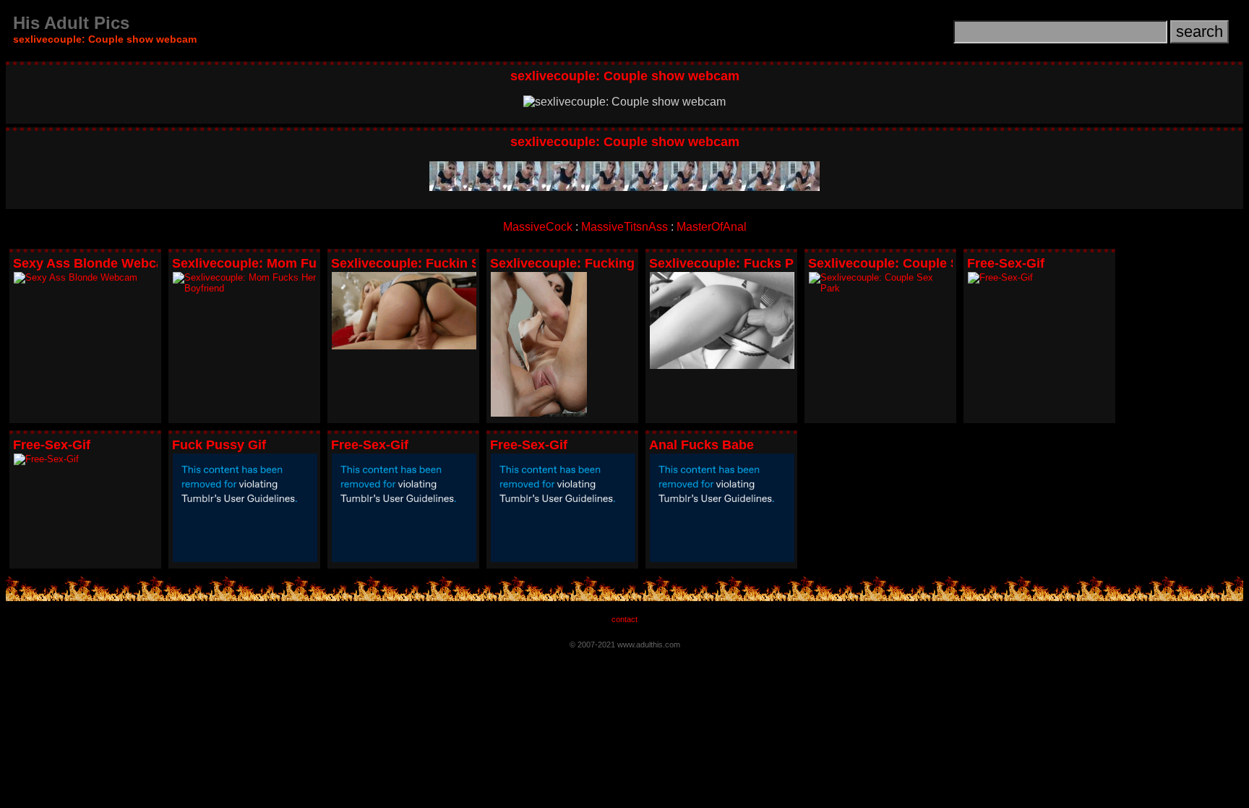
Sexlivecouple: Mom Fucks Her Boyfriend (300, 263)
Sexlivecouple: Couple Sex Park (906, 263)
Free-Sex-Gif (1005, 263)
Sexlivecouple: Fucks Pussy (736, 263)
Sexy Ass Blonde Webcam (94, 263)
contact (624, 619)
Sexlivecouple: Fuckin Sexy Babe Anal (449, 263)
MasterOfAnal (712, 227)
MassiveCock (537, 227)
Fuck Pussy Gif (219, 445)
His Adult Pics (71, 23)
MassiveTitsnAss (624, 227)
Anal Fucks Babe (701, 445)
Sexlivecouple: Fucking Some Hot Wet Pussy (629, 263)
